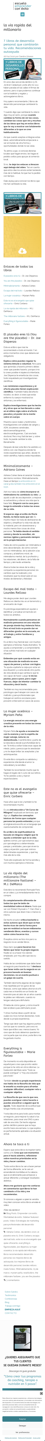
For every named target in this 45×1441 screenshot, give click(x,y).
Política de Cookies (11, 1438)
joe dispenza (23, 1247)
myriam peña (16, 1273)
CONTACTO (11, 1313)
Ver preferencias (23, 1432)
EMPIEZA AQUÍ (12, 1309)
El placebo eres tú (12, 276)
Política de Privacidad (25, 1438)
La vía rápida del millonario (16, 308)
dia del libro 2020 (28, 1232)
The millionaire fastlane (14, 316)
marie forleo (9, 1269)
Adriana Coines (13, 1232)
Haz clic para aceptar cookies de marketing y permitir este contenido (22, 203)
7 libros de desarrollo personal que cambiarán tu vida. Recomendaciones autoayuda (22, 46)
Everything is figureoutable (16, 321)
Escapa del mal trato (13, 290)
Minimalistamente (12, 286)
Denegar (22, 1426)
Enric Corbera (25, 1235)
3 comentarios (13, 1280)
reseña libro (28, 1273)
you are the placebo (31, 1276)
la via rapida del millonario (24, 1250)
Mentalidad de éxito (13, 1217)
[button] (41, 1393)
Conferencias (11, 1299)
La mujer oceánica (12, 295)
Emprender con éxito (27, 1213)
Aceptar (22, 1419)
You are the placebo (13, 281)
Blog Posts (11, 1213)
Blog (7, 1302)
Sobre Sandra (11, 1292)
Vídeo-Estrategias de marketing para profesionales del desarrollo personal (21, 1224)
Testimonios (10, 1295)
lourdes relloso (29, 1265)
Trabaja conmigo (12, 1306)
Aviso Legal (36, 1438)
